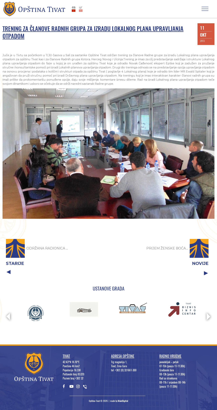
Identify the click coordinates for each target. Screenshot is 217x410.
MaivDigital (123, 401)
